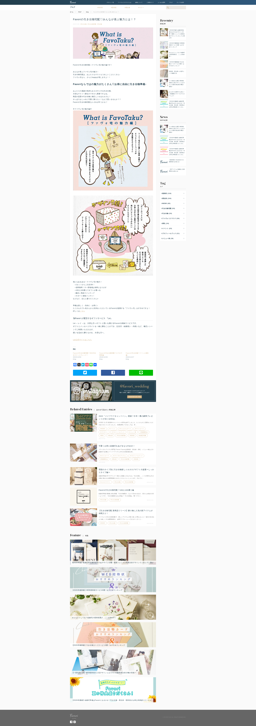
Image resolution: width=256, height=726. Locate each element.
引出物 (100, 24)
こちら (82, 311)
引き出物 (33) (167, 213)
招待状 (114, 7)
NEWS (100, 7)
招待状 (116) (166, 193)
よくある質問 (161, 2)
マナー (141, 7)
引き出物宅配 (92, 24)
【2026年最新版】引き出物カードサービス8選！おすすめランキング (98, 645)
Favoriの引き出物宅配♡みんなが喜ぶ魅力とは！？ (104, 19)
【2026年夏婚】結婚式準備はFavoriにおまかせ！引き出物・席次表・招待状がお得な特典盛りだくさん (111, 700)
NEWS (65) (166, 203)
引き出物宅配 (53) (168, 208)
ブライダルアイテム (120, 455)
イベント (112, 428)
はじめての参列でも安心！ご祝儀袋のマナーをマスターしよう (177, 93)
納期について (139, 2)
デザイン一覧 (110, 2)
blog (87, 12)
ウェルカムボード (125, 428)
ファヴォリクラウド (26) (171, 218)
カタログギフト (105, 482)
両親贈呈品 (144, 432)
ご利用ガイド (150, 2)
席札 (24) (165, 223)
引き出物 (83, 24)
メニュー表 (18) (168, 238)
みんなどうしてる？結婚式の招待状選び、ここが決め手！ (94, 617)
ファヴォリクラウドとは (124, 2)
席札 (102, 435)
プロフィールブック (118, 432)
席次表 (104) (166, 198)
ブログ (171, 2)
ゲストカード (140, 428)
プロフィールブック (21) (171, 233)
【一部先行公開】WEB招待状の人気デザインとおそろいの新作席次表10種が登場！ (104, 673)
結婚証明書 (143, 435)
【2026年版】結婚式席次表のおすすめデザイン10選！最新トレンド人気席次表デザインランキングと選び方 (112, 562)
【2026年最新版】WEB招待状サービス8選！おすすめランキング (97, 590)
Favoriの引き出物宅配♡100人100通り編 (116, 490)
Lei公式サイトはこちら (82, 340)
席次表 (128, 7)
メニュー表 (133, 432)
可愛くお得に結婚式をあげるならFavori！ (117, 446)
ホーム (71, 12)
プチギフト (104, 432)
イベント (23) (167, 228)
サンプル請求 (180, 2)
